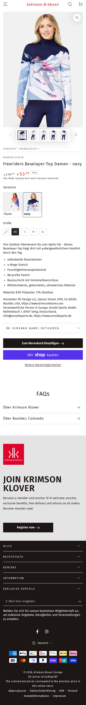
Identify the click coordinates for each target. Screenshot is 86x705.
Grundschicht (28, 149)
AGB (61, 690)
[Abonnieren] (80, 601)
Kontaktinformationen (36, 696)
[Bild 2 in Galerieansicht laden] (32, 135)
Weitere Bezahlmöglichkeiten (43, 364)
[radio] (12, 204)
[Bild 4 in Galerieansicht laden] (53, 135)
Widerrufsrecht (17, 691)
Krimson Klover (13, 157)
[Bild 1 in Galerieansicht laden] (22, 135)
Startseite (9, 149)
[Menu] (5, 4)
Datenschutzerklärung (42, 690)
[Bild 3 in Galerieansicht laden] (43, 135)
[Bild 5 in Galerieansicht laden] (63, 135)
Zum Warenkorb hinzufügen (40, 343)
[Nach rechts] (75, 135)
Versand (19, 178)
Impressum (59, 696)
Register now (25, 527)
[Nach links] (10, 135)
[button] (69, 4)
